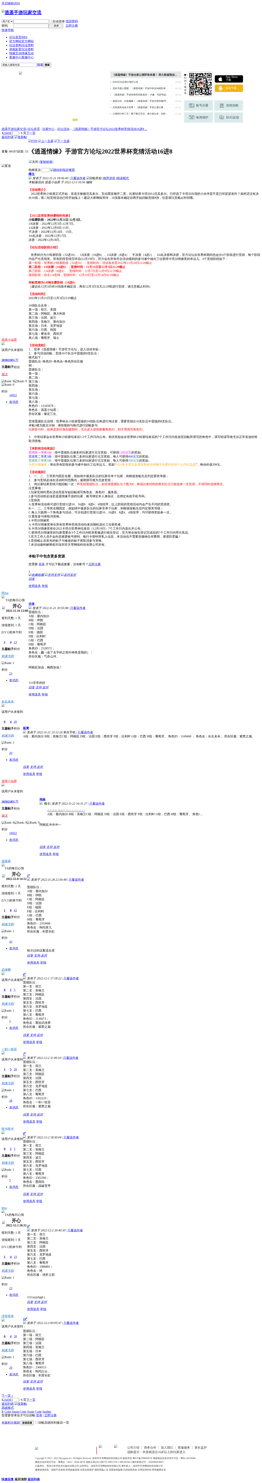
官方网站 (21, 41)
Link (23, 1411)
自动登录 (59, 21)
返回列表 (8, 137)
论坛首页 (18, 37)
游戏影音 (21, 49)
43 (15, 910)
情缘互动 (21, 53)
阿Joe (5, 593)
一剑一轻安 (9, 1049)
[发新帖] (21, 137)
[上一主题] (46, 141)
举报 (45, 586)
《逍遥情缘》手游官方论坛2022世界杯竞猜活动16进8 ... (109, 129)
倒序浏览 (109, 178)
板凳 (26, 728)
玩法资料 (21, 45)
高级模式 (8, 1407)
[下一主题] (62, 141)
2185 (11, 360)
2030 (5, 360)
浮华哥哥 (8, 1316)
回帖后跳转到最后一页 (53, 1422)
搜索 (40, 64)
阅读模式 (123, 178)
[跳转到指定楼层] (62, 170)
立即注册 (72, 25)
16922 (13, 395)
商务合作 (150, 1447)
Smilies (46, 1411)
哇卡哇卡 (8, 1128)
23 (15, 642)
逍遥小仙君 (9, 339)
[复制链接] (46, 161)
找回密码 (72, 21)
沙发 (32, 603)
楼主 (32, 174)
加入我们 (167, 1447)
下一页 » (7, 1395)
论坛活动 (63, 129)
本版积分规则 (11, 1422)
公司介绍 (133, 1447)
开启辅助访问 (11, 3)
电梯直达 (35, 170)
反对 (45, 687)
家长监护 (201, 1447)
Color (7, 1411)
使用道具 (35, 586)
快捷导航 (8, 30)
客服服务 (184, 1447)
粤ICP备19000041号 (142, 1458)
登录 (42, 564)
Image (16, 1411)
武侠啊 (6, 969)
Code (38, 1411)
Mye (4, 1208)
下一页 (30, 133)
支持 (38, 687)
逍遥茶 (6, 861)
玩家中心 (48, 129)
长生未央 (8, 701)
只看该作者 (78, 178)
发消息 (13, 402)
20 (15, 721)
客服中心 (21, 57)
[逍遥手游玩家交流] (21, 12)
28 (15, 1069)
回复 (32, 578)
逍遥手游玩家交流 (14, 129)
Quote (30, 1411)
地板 (43, 799)
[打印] (32, 141)
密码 (5, 25)
